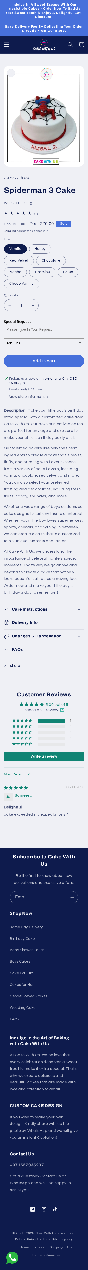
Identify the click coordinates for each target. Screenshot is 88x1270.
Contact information (46, 1255)
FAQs (14, 1019)
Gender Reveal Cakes (28, 996)
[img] (16, 788)
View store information (28, 397)
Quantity (11, 295)
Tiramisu (42, 272)
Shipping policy (61, 1247)
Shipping (10, 231)
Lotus (68, 272)
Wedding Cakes (23, 1008)
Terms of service (33, 1247)
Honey (40, 249)
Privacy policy (62, 1239)
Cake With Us (46, 1233)
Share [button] (15, 666)
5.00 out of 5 (57, 705)
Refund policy (37, 1239)
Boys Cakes (20, 961)
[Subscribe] (72, 897)
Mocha (15, 272)
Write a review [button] (44, 756)
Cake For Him (21, 973)
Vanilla (15, 249)
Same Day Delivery (26, 927)
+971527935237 (27, 1165)
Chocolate (51, 260)
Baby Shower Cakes (27, 950)
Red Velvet (19, 260)
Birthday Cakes (23, 939)
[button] (6, 44)
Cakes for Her (21, 985)
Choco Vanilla (21, 283)
